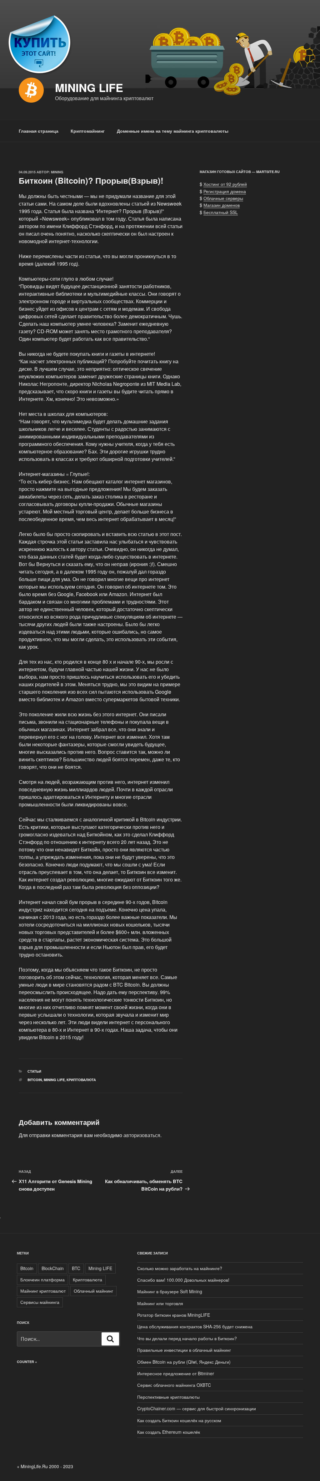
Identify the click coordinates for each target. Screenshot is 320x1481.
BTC (76, 1268)
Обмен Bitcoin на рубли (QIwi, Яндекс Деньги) (184, 1362)
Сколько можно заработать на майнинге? (179, 1268)
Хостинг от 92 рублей (225, 184)
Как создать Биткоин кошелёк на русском (179, 1420)
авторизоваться (141, 1135)
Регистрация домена (224, 191)
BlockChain (53, 1268)
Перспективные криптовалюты (168, 1397)
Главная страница (38, 131)
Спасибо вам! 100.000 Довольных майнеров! (183, 1280)
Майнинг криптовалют (43, 1291)
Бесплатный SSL (220, 212)
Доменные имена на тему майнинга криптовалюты (172, 131)
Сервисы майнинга (39, 1302)
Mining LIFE (54, 1079)
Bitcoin (35, 1079)
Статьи (34, 1071)
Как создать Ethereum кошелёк (168, 1432)
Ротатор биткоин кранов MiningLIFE (173, 1315)
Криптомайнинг (88, 131)
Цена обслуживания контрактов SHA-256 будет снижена (194, 1326)
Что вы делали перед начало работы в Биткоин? (187, 1338)
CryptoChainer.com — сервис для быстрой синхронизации (196, 1408)
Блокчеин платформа (42, 1279)
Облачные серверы (223, 198)
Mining (57, 172)
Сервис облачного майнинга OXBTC (174, 1385)
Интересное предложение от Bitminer (175, 1373)
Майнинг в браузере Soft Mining (169, 1291)
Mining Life (89, 87)
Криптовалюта (81, 1079)
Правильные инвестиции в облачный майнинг (184, 1350)
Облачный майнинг (93, 1291)
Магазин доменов (221, 205)
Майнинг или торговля (160, 1303)
